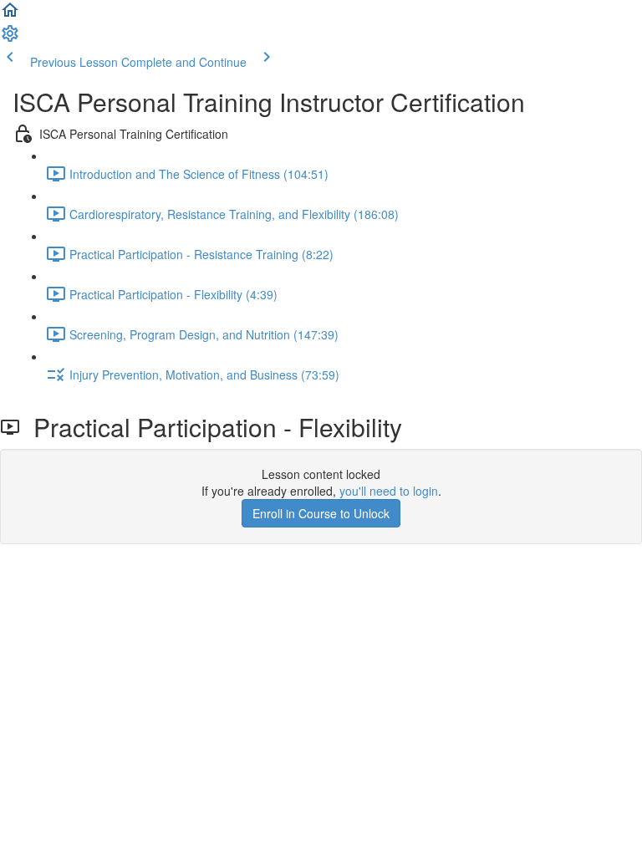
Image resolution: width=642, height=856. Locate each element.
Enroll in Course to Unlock (321, 513)
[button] (10, 15)
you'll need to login (388, 490)
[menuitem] (10, 38)
